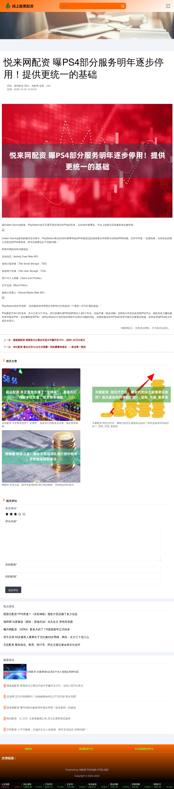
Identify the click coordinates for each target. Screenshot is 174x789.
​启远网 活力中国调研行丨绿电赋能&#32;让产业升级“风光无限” (42, 696)
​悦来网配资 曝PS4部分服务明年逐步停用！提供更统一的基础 (41, 707)
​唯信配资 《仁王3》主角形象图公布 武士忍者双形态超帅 (39, 718)
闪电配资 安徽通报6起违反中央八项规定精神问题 (53, 671)
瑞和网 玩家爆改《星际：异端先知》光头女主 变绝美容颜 (38, 622)
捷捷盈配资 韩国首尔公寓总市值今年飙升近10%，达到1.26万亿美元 (49, 339)
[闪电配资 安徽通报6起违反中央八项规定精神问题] (15, 671)
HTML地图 (102, 769)
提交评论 (13, 590)
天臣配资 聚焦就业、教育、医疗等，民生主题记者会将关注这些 (41, 645)
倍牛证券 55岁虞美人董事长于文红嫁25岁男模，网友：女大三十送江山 (46, 637)
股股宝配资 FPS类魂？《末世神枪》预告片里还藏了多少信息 (40, 614)
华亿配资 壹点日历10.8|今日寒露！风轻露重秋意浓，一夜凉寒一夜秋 (49, 346)
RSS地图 (91, 769)
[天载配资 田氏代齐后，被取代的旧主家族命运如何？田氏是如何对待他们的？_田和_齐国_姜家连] (131, 394)
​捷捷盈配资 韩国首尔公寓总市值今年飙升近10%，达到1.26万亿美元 (45, 685)
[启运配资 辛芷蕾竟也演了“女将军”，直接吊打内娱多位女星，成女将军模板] (41, 394)
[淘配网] (20, 5)
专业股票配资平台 (144, 748)
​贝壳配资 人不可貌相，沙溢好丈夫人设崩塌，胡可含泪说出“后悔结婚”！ (47, 729)
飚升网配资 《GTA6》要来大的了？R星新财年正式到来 (36, 629)
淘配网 (28, 748)
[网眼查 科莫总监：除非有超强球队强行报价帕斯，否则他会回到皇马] (41, 456)
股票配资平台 (86, 748)
